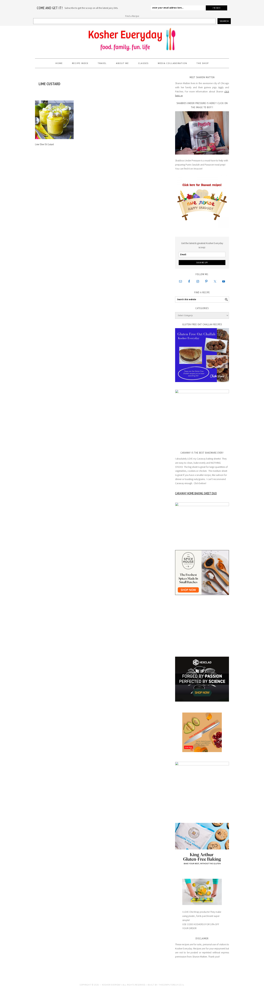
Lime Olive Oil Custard (44, 144)
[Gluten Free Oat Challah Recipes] (202, 355)
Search (224, 21)
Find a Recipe (132, 16)
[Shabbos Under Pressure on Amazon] (202, 133)
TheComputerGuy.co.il (171, 984)
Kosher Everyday (132, 40)
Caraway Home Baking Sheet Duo (196, 493)
